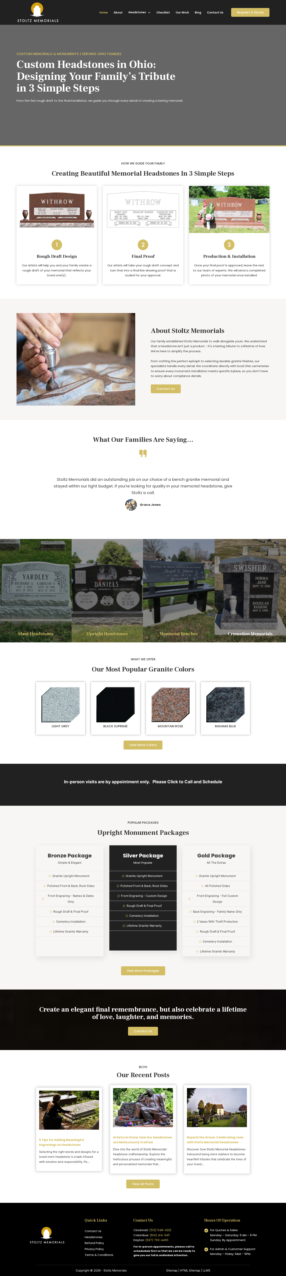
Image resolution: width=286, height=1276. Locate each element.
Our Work (182, 12)
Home (103, 12)
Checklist (163, 12)
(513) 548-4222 (160, 1230)
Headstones (137, 12)
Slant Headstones (36, 634)
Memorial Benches (179, 634)
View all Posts (143, 1184)
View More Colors (143, 745)
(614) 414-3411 (160, 1235)
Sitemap (171, 1270)
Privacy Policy (94, 1249)
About (118, 12)
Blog (198, 12)
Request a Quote (250, 12)
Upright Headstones (107, 634)
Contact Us (215, 12)
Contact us (143, 1031)
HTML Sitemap (190, 1270)
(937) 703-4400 (156, 1240)
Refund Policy (94, 1243)
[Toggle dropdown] (149, 12)
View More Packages (143, 971)
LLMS (206, 1270)
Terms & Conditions (99, 1255)
